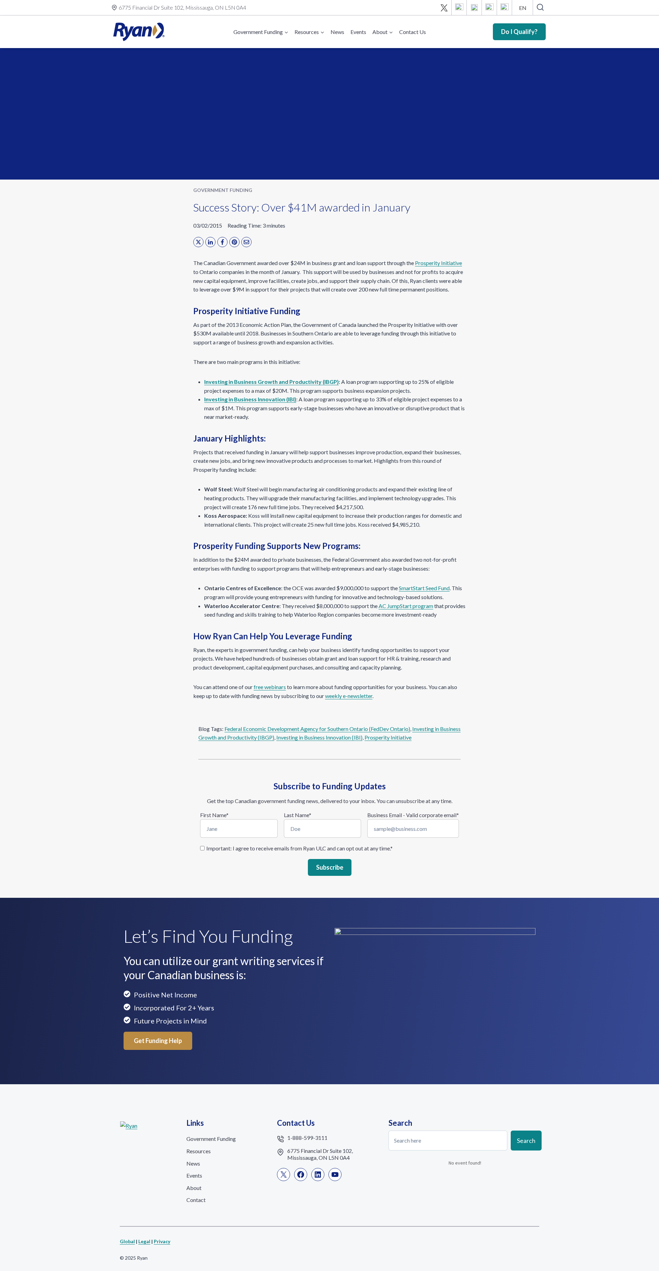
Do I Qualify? (519, 31)
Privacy (162, 1241)
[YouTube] (489, 7)
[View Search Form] (540, 7)
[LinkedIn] (210, 242)
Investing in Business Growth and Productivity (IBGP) (271, 381)
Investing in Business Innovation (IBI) (250, 399)
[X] (444, 7)
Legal (144, 1241)
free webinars (270, 687)
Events (358, 31)
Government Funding (222, 190)
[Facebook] (459, 7)
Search (526, 1140)
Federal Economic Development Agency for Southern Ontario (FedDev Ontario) (317, 728)
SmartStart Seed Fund (424, 588)
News (337, 31)
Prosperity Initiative (438, 263)
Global (127, 1241)
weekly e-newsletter (348, 695)
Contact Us (412, 31)
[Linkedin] (474, 7)
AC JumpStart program (406, 606)
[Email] (504, 7)
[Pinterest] (234, 242)
